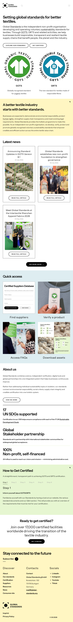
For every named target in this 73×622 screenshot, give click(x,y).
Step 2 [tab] (13, 482)
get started (36, 541)
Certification (8, 580)
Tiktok (54, 583)
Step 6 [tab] (49, 482)
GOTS (24, 32)
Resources (7, 587)
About (5, 573)
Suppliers (6, 583)
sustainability (48, 29)
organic (17, 94)
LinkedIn (55, 573)
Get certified (38, 45)
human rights (8, 119)
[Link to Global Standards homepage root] (12, 605)
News (5, 590)
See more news (35, 264)
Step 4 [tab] (31, 482)
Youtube (55, 580)
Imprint (6, 613)
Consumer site (9, 593)
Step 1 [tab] (5, 482)
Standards (15, 26)
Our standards (8, 577)
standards (35, 17)
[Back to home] (10, 5)
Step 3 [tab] (22, 482)
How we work (11, 400)
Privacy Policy (8, 616)
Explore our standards (15, 45)
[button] (22, 5)
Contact (29, 573)
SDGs (13, 414)
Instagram (56, 577)
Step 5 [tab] (40, 482)
